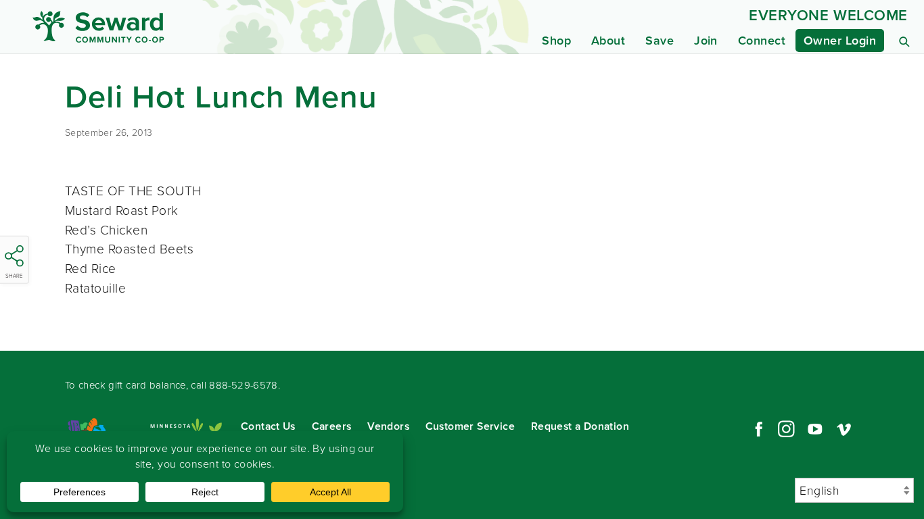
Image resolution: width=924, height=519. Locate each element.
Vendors (388, 426)
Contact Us (268, 426)
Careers (332, 426)
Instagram (786, 429)
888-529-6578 (243, 385)
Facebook (757, 429)
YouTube (815, 429)
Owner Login (840, 40)
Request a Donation (580, 426)
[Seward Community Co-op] (148, 27)
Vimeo (844, 429)
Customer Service (470, 426)
